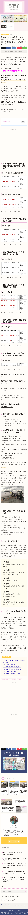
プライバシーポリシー (11, 910)
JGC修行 (14, 679)
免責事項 (19, 910)
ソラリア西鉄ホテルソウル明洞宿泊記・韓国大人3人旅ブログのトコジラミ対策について (14, 872)
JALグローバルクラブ (6, 679)
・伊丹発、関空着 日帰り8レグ (12, 667)
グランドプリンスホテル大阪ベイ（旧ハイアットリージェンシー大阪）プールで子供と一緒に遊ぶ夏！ (14, 865)
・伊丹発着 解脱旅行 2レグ (11, 673)
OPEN (23, 121)
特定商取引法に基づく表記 (8, 900)
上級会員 (19, 679)
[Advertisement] (14, 144)
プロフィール (6, 835)
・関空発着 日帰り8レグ (10, 664)
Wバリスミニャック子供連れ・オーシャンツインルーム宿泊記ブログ (15, 853)
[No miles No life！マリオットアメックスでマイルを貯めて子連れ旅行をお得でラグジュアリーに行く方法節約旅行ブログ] (14, 11)
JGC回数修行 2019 (5, 34)
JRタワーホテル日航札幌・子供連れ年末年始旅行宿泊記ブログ (14, 859)
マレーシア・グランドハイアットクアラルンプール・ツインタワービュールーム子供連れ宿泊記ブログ (14, 879)
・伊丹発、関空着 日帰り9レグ (12, 669)
